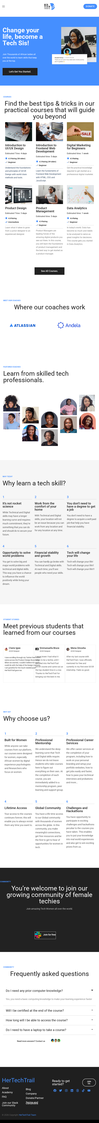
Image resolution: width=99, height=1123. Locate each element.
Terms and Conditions (32, 1103)
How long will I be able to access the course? (37, 1020)
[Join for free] (38, 935)
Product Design (15, 208)
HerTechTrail (18, 1080)
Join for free (49, 934)
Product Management (45, 209)
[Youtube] (89, 1090)
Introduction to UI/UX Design (15, 146)
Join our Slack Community (10, 1104)
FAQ (4, 1096)
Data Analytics (77, 208)
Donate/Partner (35, 1098)
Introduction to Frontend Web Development (46, 148)
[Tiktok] (83, 1090)
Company (31, 1093)
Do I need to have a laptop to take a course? (36, 1030)
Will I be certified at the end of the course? (35, 1010)
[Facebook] (55, 1090)
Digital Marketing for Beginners (79, 146)
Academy (7, 1092)
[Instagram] (66, 1090)
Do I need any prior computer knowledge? (34, 991)
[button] (49, 991)
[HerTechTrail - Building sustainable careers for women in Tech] (49, 6)
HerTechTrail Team (27, 1115)
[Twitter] (60, 1090)
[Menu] (3, 6)
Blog (28, 1089)
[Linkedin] (72, 1090)
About (5, 1087)
